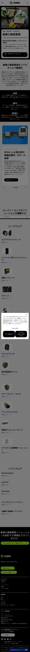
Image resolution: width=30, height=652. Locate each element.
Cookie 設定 (15, 328)
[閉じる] (26, 314)
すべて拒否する (9, 334)
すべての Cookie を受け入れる (21, 334)
